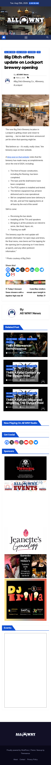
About (15, 759)
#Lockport (18, 85)
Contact (22, 759)
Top (38, 52)
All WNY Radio (12, 339)
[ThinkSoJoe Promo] (25, 468)
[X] (13, 270)
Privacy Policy (32, 759)
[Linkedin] (32, 270)
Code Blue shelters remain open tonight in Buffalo (36, 292)
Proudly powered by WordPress (18, 750)
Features (31, 52)
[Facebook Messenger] (8, 274)
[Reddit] (27, 270)
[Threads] (22, 270)
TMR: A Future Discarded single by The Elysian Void (24, 401)
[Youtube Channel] (26, 442)
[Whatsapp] (37, 270)
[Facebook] (8, 270)
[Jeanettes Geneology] (25, 540)
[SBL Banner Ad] (25, 282)
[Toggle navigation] (26, 37)
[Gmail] (13, 274)
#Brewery (39, 81)
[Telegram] (42, 270)
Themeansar (25, 753)
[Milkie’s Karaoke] (25, 566)
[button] (47, 37)
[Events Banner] (25, 486)
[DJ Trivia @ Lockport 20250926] (25, 599)
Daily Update (21, 52)
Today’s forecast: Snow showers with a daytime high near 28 (14, 292)
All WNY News (10, 52)
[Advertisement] (25, 509)
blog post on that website (18, 157)
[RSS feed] (31, 442)
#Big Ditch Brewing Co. (24, 81)
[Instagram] (16, 442)
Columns (22, 339)
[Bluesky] (17, 270)
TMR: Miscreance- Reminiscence (19, 347)
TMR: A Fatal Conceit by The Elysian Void (23, 374)
